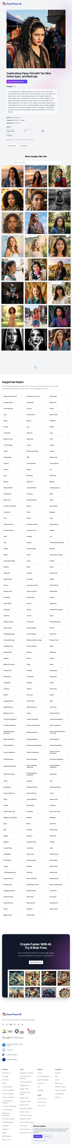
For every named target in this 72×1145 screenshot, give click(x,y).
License (8, 139)
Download (24, 145)
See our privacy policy (40, 1140)
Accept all (38, 1136)
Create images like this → (17, 81)
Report (23, 120)
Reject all (47, 1136)
